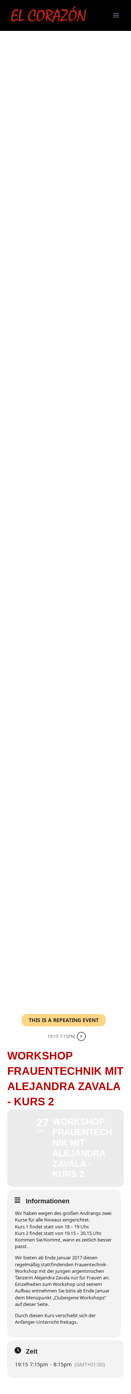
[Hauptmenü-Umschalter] (116, 15)
